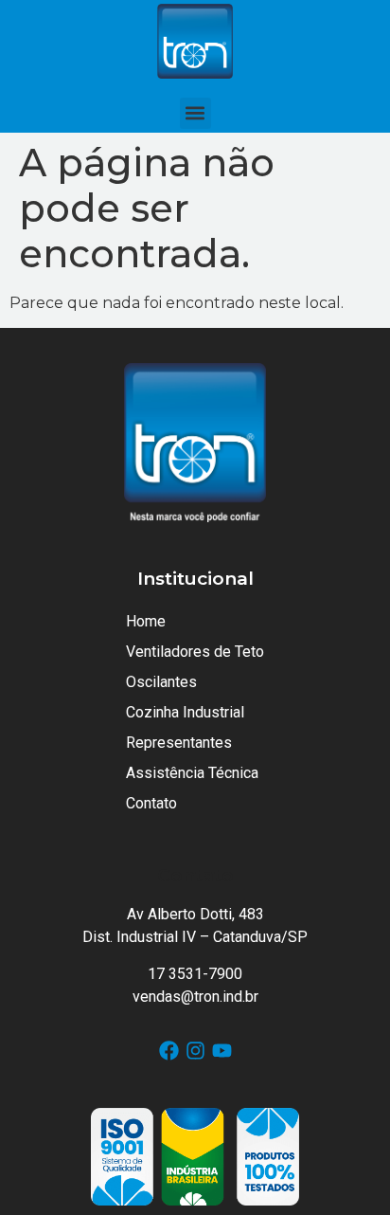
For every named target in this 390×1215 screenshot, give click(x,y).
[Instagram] (195, 1051)
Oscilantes (161, 682)
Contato (151, 803)
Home (146, 621)
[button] (195, 113)
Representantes (179, 743)
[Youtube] (222, 1051)
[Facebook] (169, 1051)
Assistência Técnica (192, 773)
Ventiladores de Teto (195, 652)
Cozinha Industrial (185, 712)
